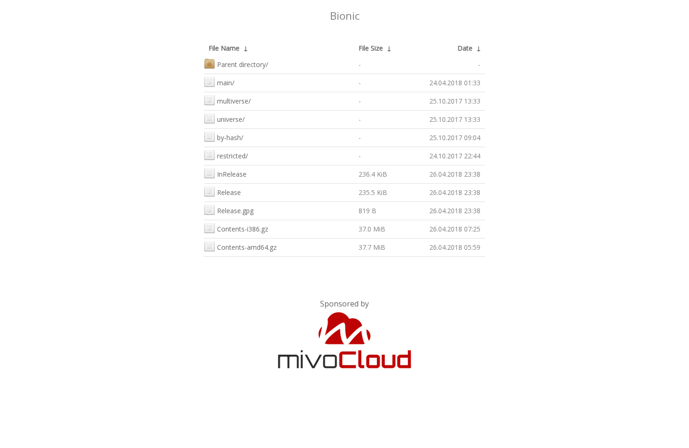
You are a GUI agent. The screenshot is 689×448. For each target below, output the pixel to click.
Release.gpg (235, 210)
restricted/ (232, 155)
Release (229, 192)
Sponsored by (344, 304)
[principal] (344, 366)
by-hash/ (230, 137)
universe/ (231, 119)
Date (464, 48)
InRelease (232, 174)
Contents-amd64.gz (247, 247)
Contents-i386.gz (242, 228)
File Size (371, 48)
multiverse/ (234, 101)
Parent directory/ (242, 64)
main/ (225, 82)
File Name (224, 48)
